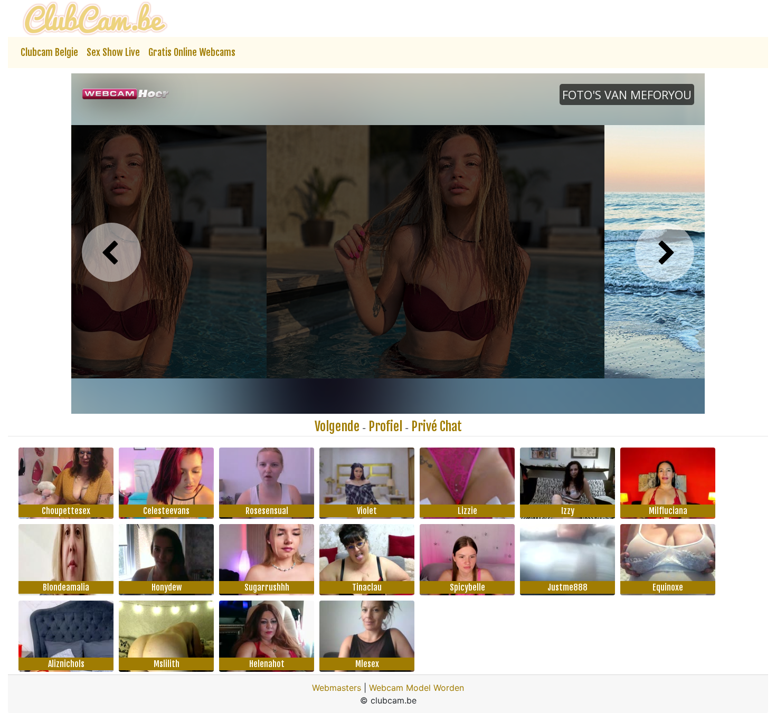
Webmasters (336, 687)
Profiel (385, 426)
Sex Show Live (113, 52)
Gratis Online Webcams (191, 52)
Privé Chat (436, 426)
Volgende (337, 426)
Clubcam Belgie (49, 52)
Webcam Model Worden (416, 687)
